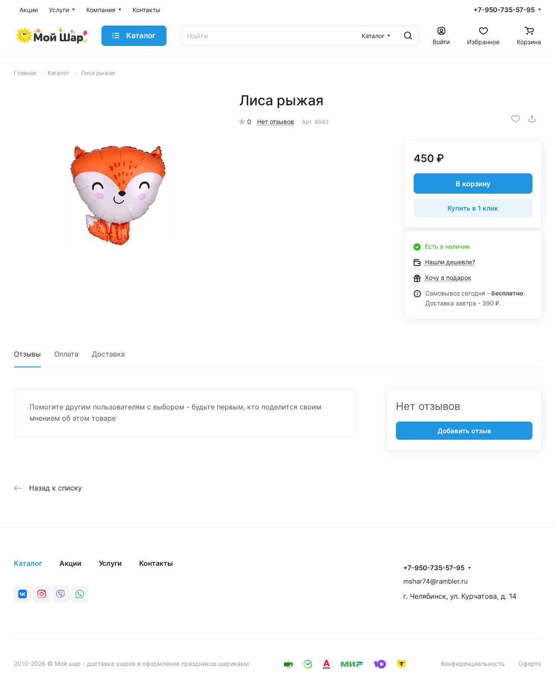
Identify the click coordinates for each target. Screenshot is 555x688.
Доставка (108, 354)
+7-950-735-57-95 (504, 10)
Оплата (66, 354)
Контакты (156, 563)
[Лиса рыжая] (118, 195)
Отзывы (27, 354)
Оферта (530, 663)
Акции (70, 563)
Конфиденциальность (473, 663)
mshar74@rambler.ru (435, 581)
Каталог (28, 563)
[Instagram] (41, 594)
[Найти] (408, 36)
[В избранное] (515, 118)
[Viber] (60, 594)
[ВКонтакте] (22, 594)
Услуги (110, 563)
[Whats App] (79, 594)
